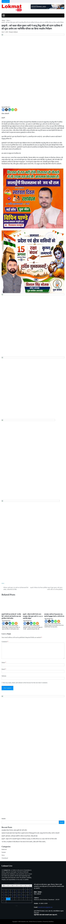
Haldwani (4, 849)
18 (8, 896)
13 (16, 893)
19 (12, 896)
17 (3, 896)
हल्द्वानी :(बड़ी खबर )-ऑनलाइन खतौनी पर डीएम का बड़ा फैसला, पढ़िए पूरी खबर (20, 836)
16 (30, 893)
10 (3, 893)
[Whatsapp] (12, 109)
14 (21, 893)
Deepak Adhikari (13, 32)
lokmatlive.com (24, 921)
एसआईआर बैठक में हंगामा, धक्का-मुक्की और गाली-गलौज (14, 830)
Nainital (4, 852)
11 (8, 893)
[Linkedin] (9, 109)
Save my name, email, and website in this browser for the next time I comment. (25, 682)
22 (25, 896)
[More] (15, 109)
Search (3, 818)
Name (4, 662)
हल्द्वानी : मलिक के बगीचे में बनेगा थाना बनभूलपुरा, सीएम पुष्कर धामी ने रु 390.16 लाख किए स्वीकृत (33, 616)
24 (3, 899)
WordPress (51, 921)
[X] (6, 109)
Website (4, 676)
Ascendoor (39, 921)
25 (8, 899)
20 (16, 896)
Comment (5, 641)
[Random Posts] (60, 1)
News (3, 583)
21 (21, 896)
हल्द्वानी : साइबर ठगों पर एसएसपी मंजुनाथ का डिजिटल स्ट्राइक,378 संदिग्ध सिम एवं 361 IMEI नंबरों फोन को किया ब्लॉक (29, 838)
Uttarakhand (5, 858)
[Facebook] (3, 109)
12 (12, 893)
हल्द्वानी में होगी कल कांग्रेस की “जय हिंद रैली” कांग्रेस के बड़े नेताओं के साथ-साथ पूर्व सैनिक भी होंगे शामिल (11, 616)
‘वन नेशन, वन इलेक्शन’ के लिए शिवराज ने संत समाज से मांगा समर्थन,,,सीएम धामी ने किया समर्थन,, (24, 841)
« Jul (16, 905)
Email (4, 669)
